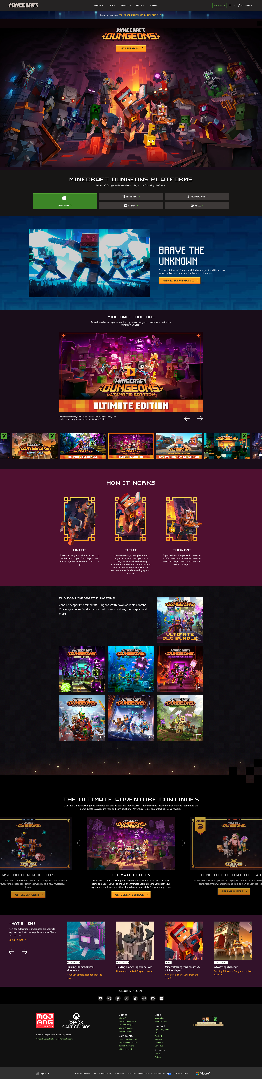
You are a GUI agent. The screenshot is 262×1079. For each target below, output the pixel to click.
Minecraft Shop (160, 1021)
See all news (16, 939)
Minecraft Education (126, 1031)
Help (156, 1033)
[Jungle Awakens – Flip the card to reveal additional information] (198, 736)
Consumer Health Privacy (102, 1073)
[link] (100, 998)
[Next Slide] (200, 418)
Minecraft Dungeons (126, 1025)
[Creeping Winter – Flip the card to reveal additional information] (149, 736)
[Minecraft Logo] (23, 5)
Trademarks (131, 1073)
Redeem (158, 1057)
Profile (157, 1054)
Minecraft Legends (126, 1028)
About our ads (143, 1073)
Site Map (158, 1039)
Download (159, 1042)
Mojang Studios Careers (128, 1042)
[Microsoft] (203, 1073)
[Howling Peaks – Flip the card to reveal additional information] (100, 736)
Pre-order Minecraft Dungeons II (139, 15)
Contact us (159, 1046)
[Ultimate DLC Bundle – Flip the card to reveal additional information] (198, 638)
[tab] (35, 446)
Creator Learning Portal (128, 1039)
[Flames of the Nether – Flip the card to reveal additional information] (198, 687)
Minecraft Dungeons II (127, 1021)
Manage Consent (65, 1039)
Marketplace (159, 1018)
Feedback (158, 1036)
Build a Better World (126, 1046)
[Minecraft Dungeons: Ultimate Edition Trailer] (131, 372)
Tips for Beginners (162, 1029)
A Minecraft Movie (126, 1049)
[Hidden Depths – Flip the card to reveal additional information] (149, 687)
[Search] (232, 5)
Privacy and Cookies (82, 1073)
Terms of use (119, 1073)
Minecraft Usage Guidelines (46, 1039)
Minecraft (122, 1018)
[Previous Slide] (187, 418)
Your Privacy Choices (180, 1073)
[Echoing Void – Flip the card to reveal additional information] (100, 687)
